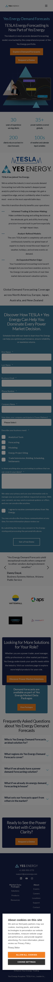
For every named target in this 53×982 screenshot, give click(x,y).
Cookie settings (26, 962)
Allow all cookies (26, 955)
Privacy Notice (14, 947)
